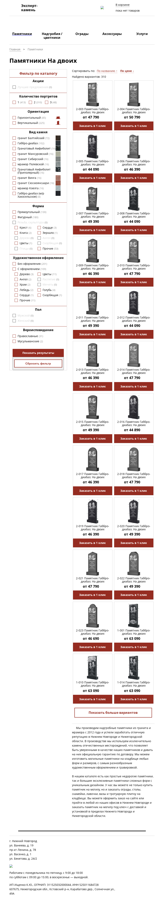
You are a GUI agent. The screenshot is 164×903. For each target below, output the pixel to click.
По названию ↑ (107, 71)
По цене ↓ (127, 71)
